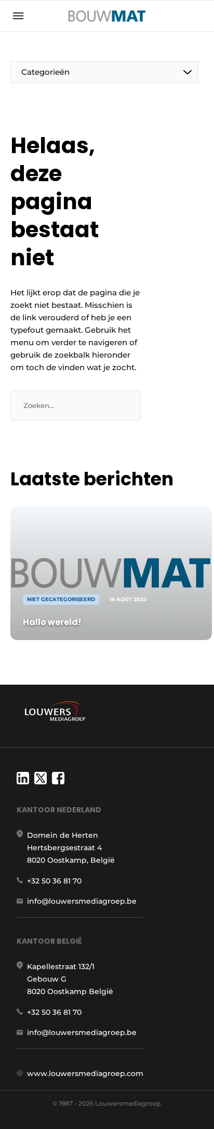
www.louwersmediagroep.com (85, 1073)
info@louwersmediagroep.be (82, 901)
